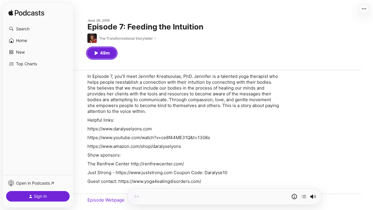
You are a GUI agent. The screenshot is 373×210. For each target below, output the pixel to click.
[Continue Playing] (303, 196)
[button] (37, 29)
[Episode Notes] (294, 196)
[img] (26, 13)
